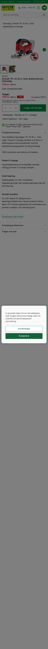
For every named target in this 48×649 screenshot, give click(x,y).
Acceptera (24, 336)
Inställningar (24, 329)
